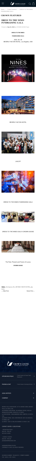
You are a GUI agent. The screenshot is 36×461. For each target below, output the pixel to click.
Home (2, 9)
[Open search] (30, 4)
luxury (3, 289)
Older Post (6, 291)
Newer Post (30, 291)
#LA (14, 287)
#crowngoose (9, 287)
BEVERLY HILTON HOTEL (23, 287)
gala (31, 287)
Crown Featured (11, 9)
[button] (33, 393)
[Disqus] (18, 323)
